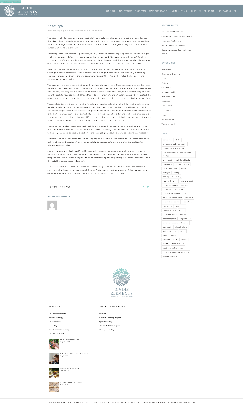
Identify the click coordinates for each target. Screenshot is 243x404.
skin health (167, 227)
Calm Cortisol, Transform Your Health (176, 36)
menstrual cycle (169, 210)
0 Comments (98, 30)
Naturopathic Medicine (57, 314)
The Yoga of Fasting (106, 330)
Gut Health (166, 88)
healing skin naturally (172, 177)
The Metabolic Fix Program (109, 326)
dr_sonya (54, 30)
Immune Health (168, 97)
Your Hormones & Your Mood (173, 45)
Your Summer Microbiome (172, 32)
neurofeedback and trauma (174, 214)
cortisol (178, 164)
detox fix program (170, 168)
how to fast (179, 189)
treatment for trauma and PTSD (176, 252)
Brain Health (166, 69)
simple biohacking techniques (175, 223)
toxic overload (178, 244)
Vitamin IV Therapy (56, 318)
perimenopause (169, 219)
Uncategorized (167, 119)
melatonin (167, 206)
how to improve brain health (174, 193)
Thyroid (184, 240)
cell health (167, 164)
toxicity (166, 244)
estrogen (166, 173)
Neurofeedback (54, 322)
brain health (168, 160)
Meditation (187, 202)
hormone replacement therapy (175, 185)
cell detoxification (183, 160)
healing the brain (170, 181)
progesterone (185, 219)
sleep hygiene (181, 227)
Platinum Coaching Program (110, 318)
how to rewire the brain (172, 198)
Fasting (164, 83)
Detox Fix (102, 314)
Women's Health (82, 30)
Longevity (165, 101)
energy (184, 168)
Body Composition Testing (59, 330)
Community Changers (170, 74)
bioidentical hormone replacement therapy (177, 154)
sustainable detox (170, 240)
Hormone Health (168, 92)
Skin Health (166, 110)
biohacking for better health (174, 144)
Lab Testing (53, 326)
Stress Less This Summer (171, 41)
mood (181, 210)
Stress (163, 115)
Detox (163, 78)
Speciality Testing (105, 322)
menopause (180, 206)
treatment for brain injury (173, 248)
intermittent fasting (171, 202)
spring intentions (170, 231)
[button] (235, 11)
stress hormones (169, 235)
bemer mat (167, 140)
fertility (176, 173)
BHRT (178, 140)
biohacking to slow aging (173, 148)
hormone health (187, 181)
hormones (167, 189)
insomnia (189, 198)
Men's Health (166, 106)
